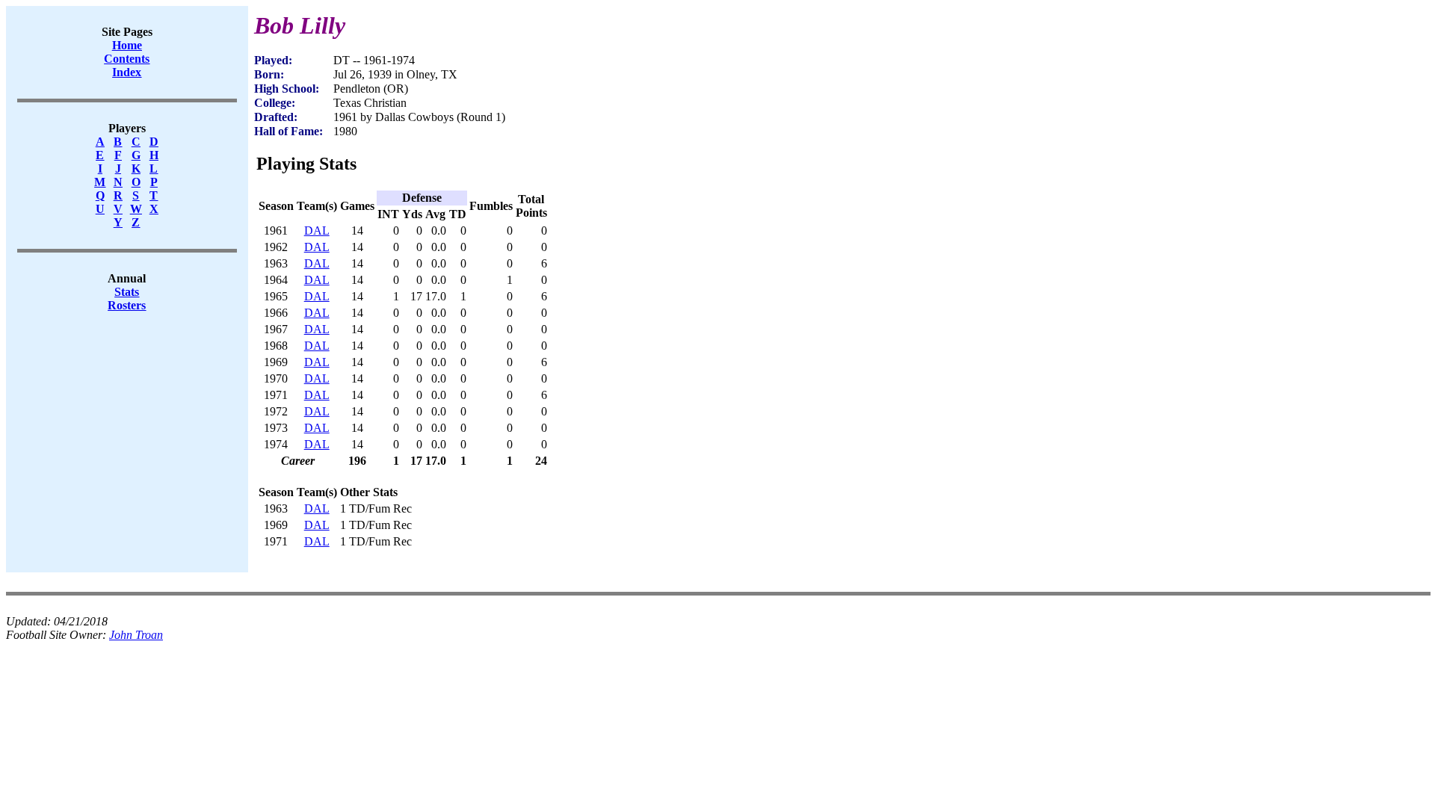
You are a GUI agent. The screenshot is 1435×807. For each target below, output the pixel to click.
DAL (317, 230)
